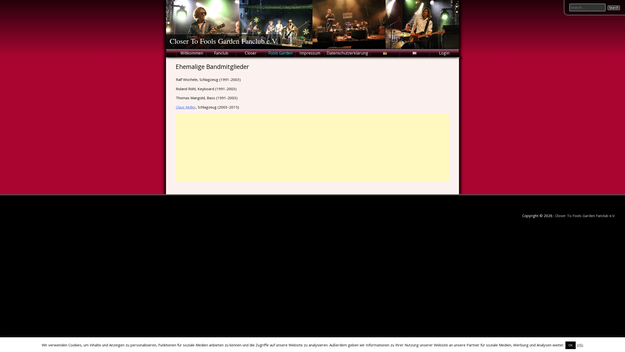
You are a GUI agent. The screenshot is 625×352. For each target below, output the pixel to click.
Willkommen (191, 53)
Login (444, 53)
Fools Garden (280, 53)
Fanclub (221, 53)
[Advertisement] (312, 147)
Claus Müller (186, 107)
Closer (251, 53)
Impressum (310, 53)
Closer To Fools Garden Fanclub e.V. (224, 41)
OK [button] (570, 345)
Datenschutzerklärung (347, 53)
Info (580, 344)
